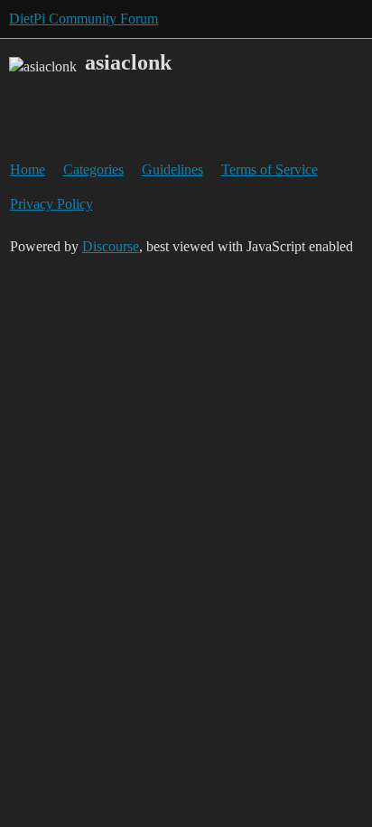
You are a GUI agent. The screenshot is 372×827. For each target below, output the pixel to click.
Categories (93, 169)
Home (27, 169)
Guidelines (172, 169)
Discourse (110, 246)
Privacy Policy (51, 203)
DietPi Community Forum (83, 18)
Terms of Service (269, 169)
